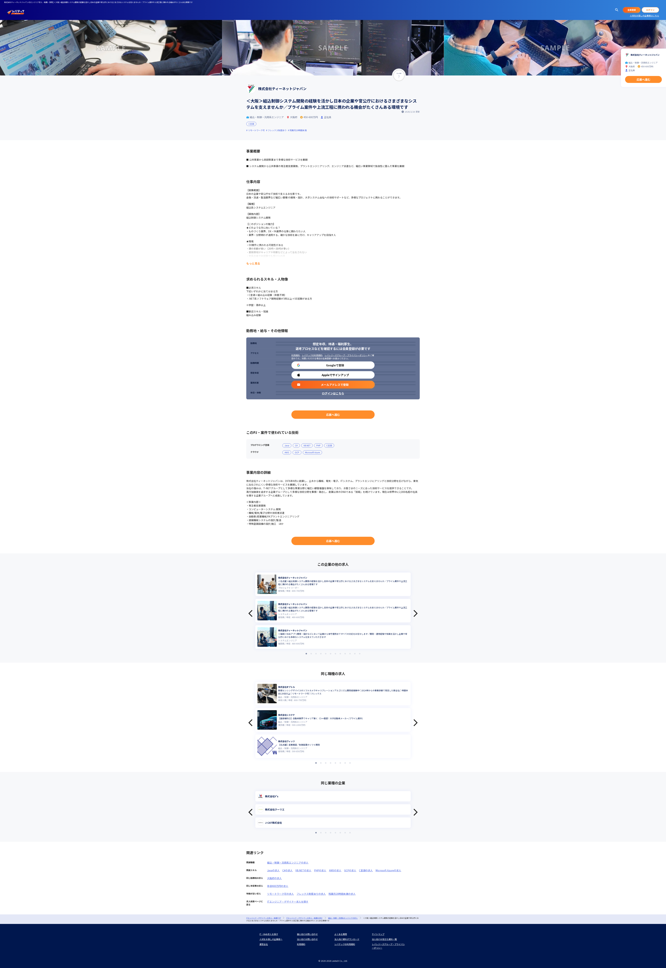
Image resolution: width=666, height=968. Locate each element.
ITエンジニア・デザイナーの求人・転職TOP (263, 918)
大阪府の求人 (274, 878)
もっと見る (253, 263)
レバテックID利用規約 (312, 355)
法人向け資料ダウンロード (346, 939)
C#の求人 (287, 870)
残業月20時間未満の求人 (342, 893)
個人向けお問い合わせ (307, 934)
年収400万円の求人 (277, 886)
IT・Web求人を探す (268, 934)
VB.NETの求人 (303, 870)
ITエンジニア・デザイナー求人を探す (287, 901)
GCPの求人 (350, 870)
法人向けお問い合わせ (307, 939)
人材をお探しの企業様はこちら (644, 15)
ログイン (650, 9)
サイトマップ (378, 934)
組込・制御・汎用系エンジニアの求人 (287, 862)
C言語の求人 (366, 870)
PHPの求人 (320, 870)
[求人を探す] (616, 9)
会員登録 (631, 9)
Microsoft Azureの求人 (388, 870)
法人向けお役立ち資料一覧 (384, 939)
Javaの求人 (273, 870)
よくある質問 (340, 934)
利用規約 (295, 355)
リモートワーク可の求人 (280, 893)
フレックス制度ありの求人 (311, 893)
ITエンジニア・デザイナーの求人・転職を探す (304, 918)
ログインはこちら (333, 393)
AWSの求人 (335, 870)
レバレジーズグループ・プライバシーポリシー (346, 355)
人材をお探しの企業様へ (270, 939)
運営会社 (263, 944)
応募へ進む (333, 415)
